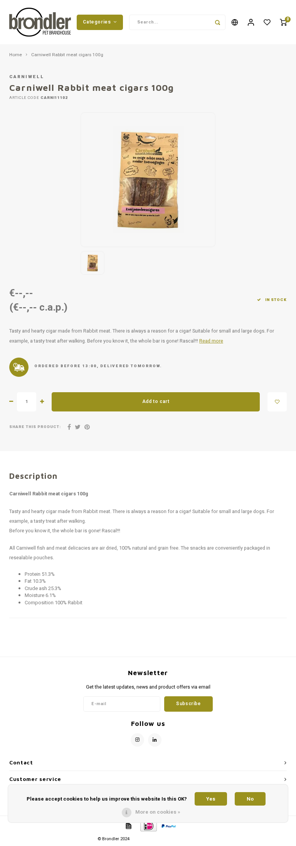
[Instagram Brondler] (137, 740)
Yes (210, 799)
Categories (97, 21)
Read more (211, 341)
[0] (283, 22)
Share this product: (35, 427)
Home (15, 55)
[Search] (217, 22)
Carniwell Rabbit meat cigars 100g (67, 55)
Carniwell (26, 77)
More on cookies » (157, 812)
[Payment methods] (128, 825)
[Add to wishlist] (277, 401)
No (250, 799)
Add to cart (156, 401)
